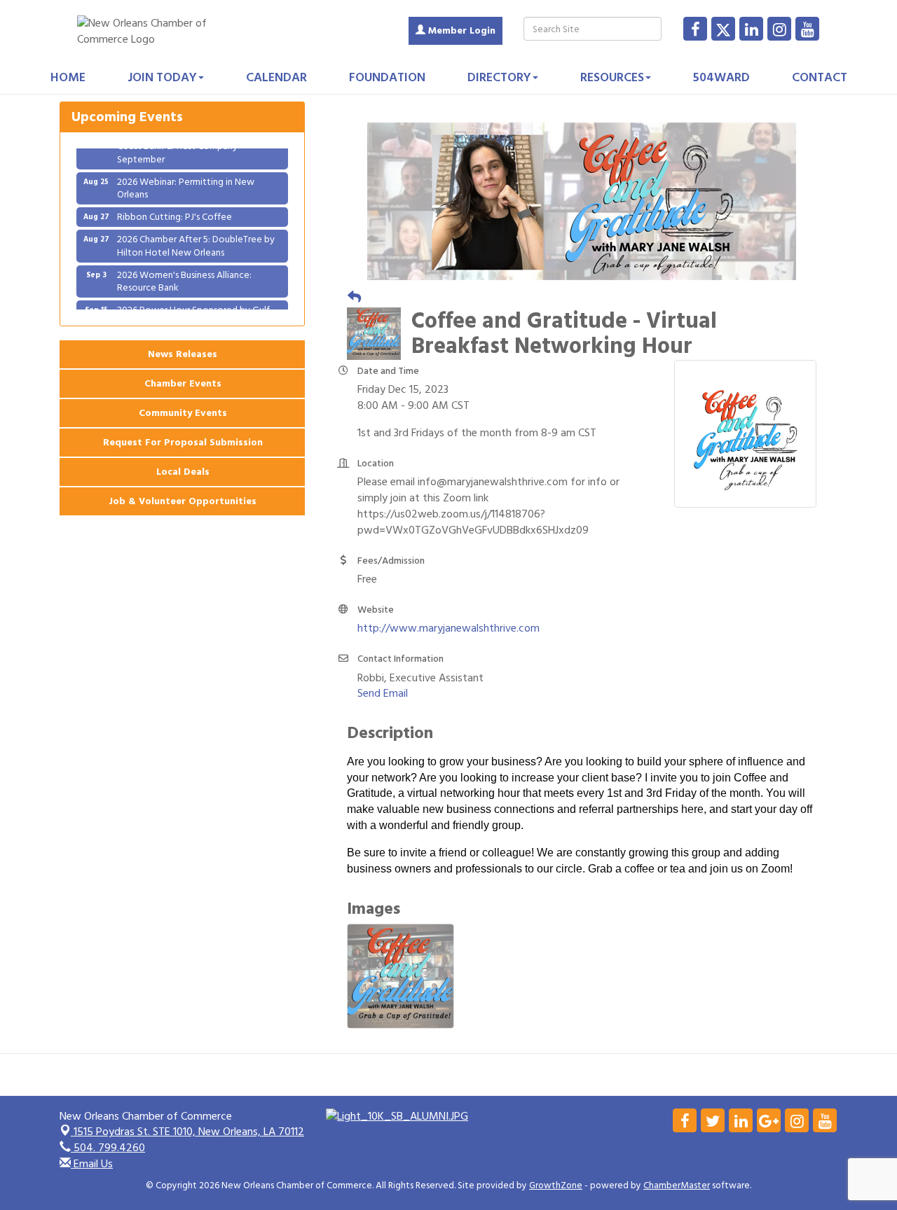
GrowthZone (555, 1185)
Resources (612, 77)
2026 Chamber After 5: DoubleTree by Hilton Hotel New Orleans (196, 235)
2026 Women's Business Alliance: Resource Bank (184, 271)
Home (67, 77)
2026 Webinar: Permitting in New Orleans (185, 178)
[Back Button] (354, 297)
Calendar (276, 77)
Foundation (387, 77)
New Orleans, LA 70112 (189, 1131)
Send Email (382, 693)
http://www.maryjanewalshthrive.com (448, 628)
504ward (721, 77)
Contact (819, 77)
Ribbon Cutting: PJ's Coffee (174, 207)
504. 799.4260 (108, 1148)
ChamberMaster (676, 1185)
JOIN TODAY (162, 77)
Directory (499, 77)
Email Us (92, 1164)
